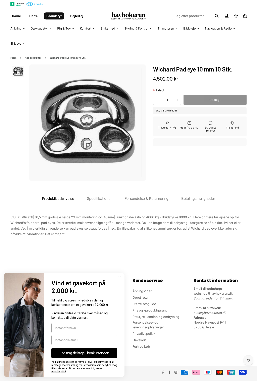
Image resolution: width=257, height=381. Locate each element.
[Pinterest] (163, 372)
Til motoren (166, 28)
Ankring (15, 28)
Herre (33, 16)
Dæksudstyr (39, 28)
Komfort (85, 28)
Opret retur (141, 297)
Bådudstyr (54, 16)
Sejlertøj (76, 16)
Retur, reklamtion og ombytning (156, 317)
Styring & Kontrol (136, 28)
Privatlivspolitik (144, 334)
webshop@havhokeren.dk (213, 293)
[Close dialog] (119, 278)
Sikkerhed (108, 28)
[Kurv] (245, 15)
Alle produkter (33, 57)
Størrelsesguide (144, 304)
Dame (16, 16)
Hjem (13, 57)
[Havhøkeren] (128, 15)
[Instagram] (176, 372)
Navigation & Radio (218, 28)
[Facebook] (169, 372)
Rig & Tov (64, 28)
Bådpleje (189, 28)
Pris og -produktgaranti (150, 310)
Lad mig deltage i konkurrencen (84, 353)
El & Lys (15, 43)
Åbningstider (142, 291)
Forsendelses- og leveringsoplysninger (148, 324)
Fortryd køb (141, 346)
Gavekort (139, 340)
